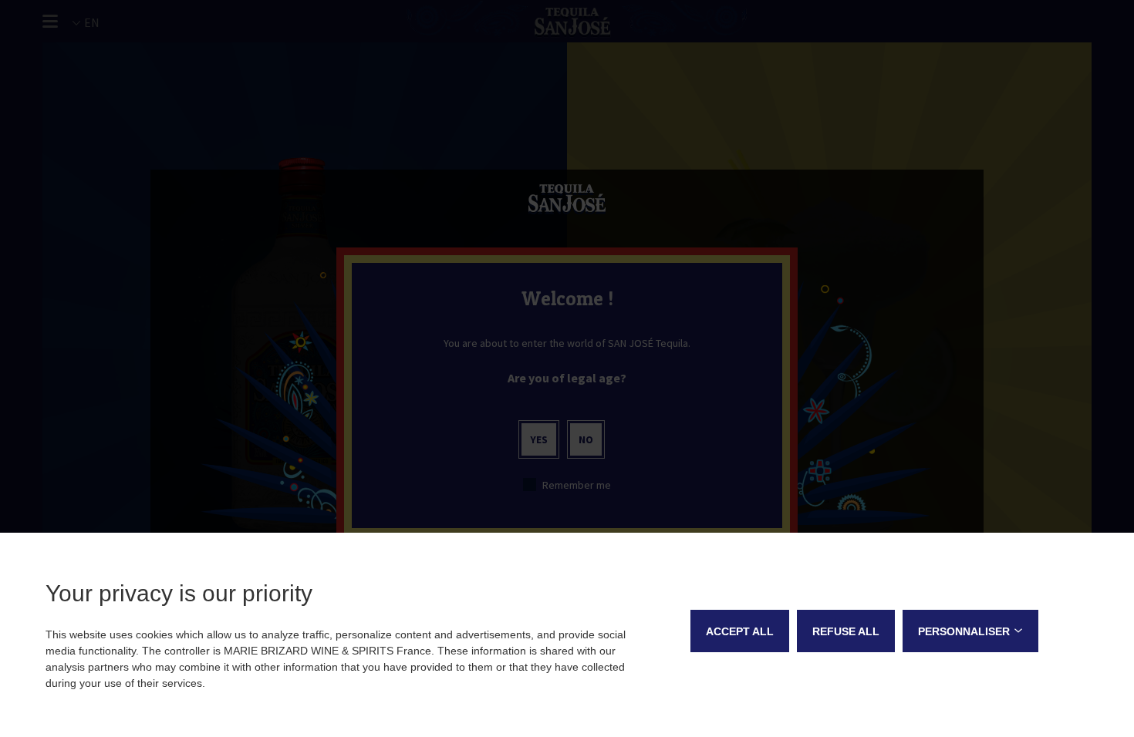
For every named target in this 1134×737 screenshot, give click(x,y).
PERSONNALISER (964, 631)
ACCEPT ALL (740, 631)
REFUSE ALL (845, 631)
